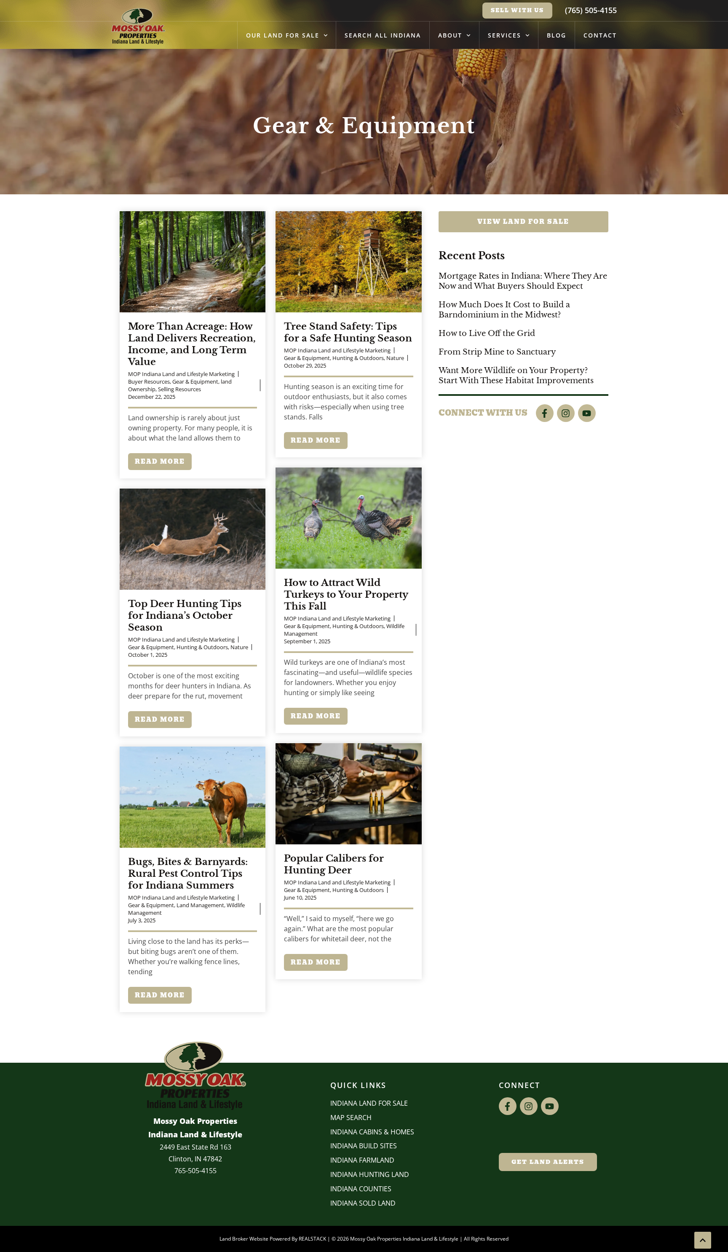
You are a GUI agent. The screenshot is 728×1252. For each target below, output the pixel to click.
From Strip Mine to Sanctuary (497, 352)
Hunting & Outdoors (358, 358)
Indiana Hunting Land (369, 1174)
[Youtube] (587, 413)
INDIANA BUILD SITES (363, 1145)
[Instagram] (566, 413)
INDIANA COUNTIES (360, 1188)
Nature (395, 358)
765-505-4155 (195, 1170)
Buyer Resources (149, 381)
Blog (556, 35)
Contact (600, 35)
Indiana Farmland (362, 1160)
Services (504, 35)
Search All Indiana (383, 35)
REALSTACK (312, 1238)
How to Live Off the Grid (487, 333)
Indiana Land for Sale (369, 1103)
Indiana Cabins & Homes (372, 1131)
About (450, 35)
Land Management (200, 905)
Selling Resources (179, 389)
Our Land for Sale (282, 35)
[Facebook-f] (545, 413)
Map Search (351, 1117)
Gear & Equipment (195, 381)
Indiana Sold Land (363, 1203)
